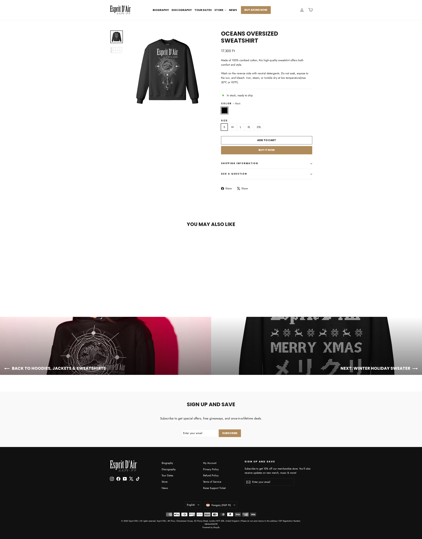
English (191, 505)
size (224, 120)
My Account (209, 463)
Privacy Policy (211, 469)
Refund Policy (211, 475)
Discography (182, 10)
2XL (259, 127)
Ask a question (234, 173)
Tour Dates (203, 10)
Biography (161, 10)
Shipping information (239, 163)
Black (224, 110)
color (230, 103)
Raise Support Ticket (214, 488)
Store (219, 10)
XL (249, 127)
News (233, 10)
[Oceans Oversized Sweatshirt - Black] (112, 291)
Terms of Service (212, 482)
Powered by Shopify (211, 527)
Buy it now (267, 150)
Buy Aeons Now (255, 10)
